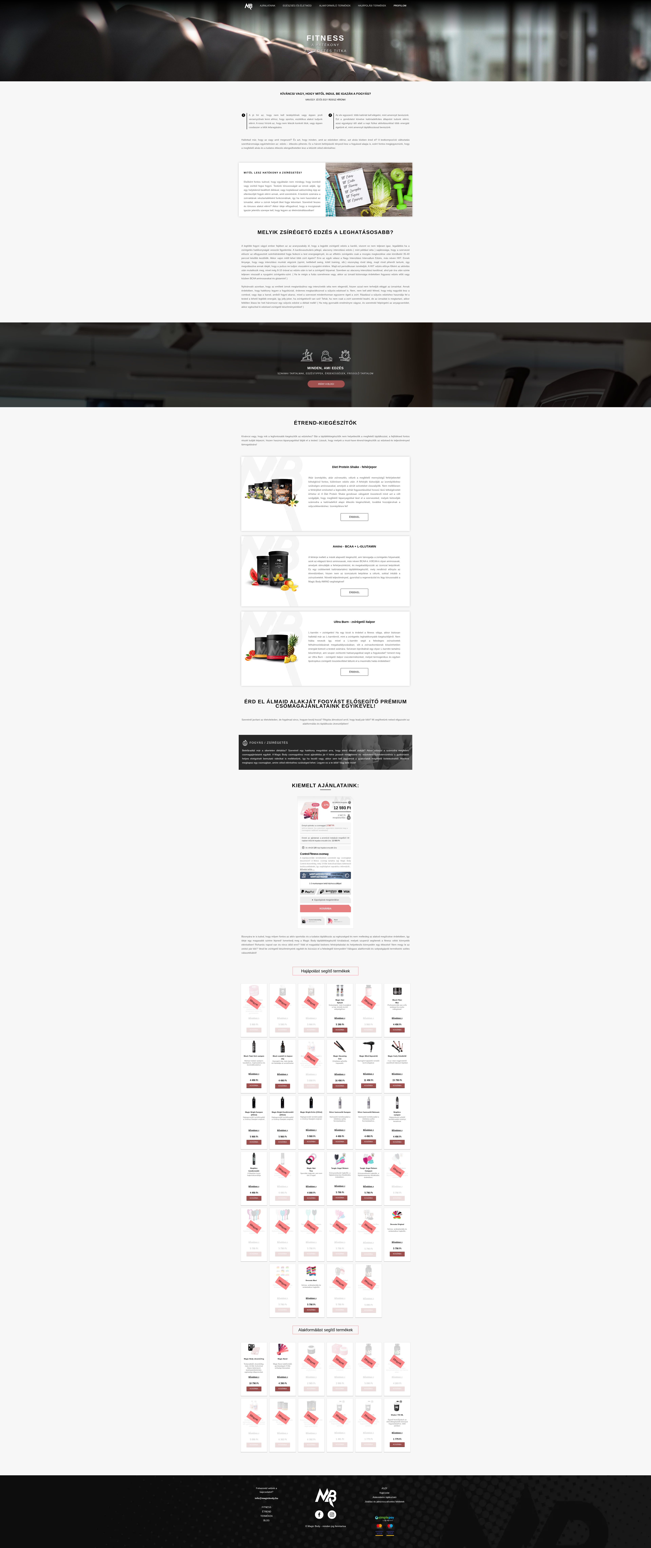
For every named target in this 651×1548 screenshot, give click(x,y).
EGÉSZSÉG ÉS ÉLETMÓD (297, 5)
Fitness (266, 1507)
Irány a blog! (326, 384)
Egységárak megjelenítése (326, 900)
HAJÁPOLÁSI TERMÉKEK (372, 5)
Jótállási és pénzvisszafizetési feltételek (385, 1501)
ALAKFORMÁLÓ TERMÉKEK (335, 5)
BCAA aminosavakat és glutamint (267, 278)
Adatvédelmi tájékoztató (384, 1497)
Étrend (266, 1511)
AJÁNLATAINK (267, 5)
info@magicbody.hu (266, 1498)
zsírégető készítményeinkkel (286, 306)
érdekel (354, 517)
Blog (266, 1520)
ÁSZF (384, 1488)
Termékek (266, 1516)
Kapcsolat (384, 1493)
